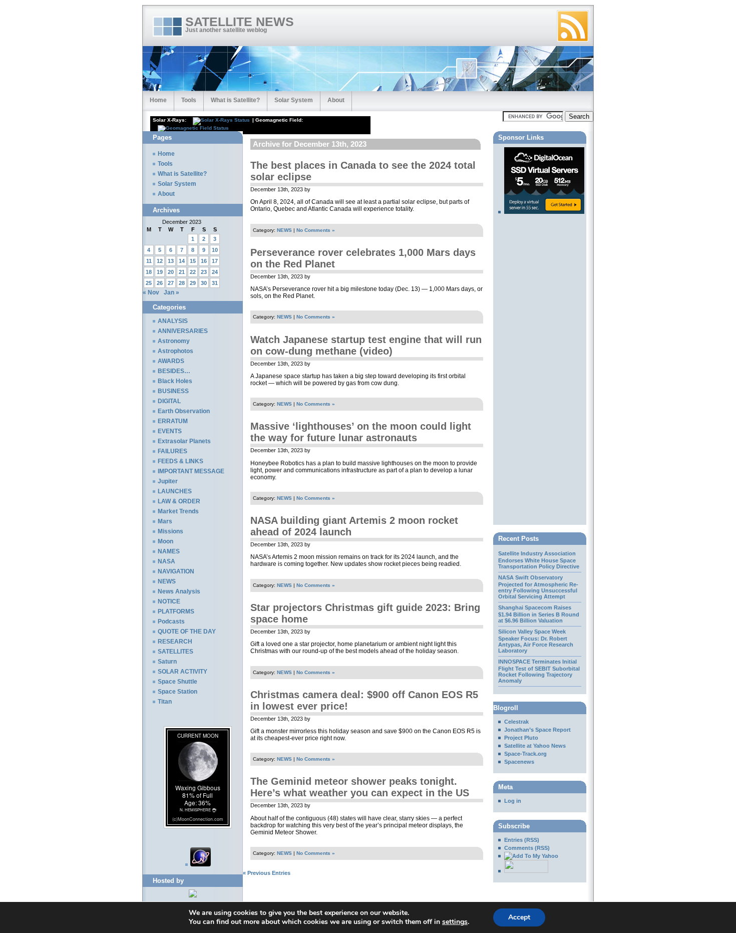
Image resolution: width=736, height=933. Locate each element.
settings (455, 921)
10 (215, 250)
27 (171, 283)
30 (204, 283)
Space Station (177, 691)
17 (215, 261)
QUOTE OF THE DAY (187, 631)
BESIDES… (174, 371)
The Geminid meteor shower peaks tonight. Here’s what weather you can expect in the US (359, 787)
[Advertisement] (360, 135)
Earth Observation (184, 411)
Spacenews (519, 762)
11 (149, 261)
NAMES (169, 551)
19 (160, 272)
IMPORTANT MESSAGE (191, 471)
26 (160, 283)
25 (149, 283)
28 (182, 283)
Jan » (171, 292)
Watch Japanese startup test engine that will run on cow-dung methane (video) (366, 345)
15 (193, 261)
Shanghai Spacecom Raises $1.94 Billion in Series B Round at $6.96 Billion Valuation (538, 614)
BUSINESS (173, 391)
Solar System (293, 100)
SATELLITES (175, 651)
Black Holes (175, 381)
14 (182, 261)
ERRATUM (173, 421)
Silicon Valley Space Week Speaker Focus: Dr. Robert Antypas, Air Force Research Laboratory (535, 641)
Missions (170, 531)
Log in (512, 801)
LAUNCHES (175, 491)
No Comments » (315, 230)
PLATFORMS (176, 611)
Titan (165, 701)
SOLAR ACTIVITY (182, 671)
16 (204, 261)
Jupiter (168, 481)
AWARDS (171, 361)
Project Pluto (521, 738)
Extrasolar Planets (184, 441)
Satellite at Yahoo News (535, 746)
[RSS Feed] (573, 26)
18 (149, 272)
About (335, 100)
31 (215, 283)
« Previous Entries (266, 873)
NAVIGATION (176, 571)
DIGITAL (169, 401)
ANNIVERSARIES (183, 331)
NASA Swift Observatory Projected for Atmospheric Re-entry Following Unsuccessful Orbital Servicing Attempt (538, 586)
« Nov (151, 292)
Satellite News (239, 22)
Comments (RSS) (527, 848)
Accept (519, 917)
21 (182, 272)
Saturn (167, 661)
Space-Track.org (525, 754)
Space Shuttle (177, 681)
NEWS (284, 230)
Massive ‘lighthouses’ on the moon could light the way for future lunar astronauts (360, 432)
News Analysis (179, 591)
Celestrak (516, 722)
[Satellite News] (528, 856)
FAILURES (172, 451)
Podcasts (171, 621)
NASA (166, 561)
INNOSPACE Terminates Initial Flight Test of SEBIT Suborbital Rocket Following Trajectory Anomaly (539, 671)
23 (204, 272)
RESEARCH (175, 641)
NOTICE (169, 601)
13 (171, 261)
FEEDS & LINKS (180, 461)
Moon (165, 541)
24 (215, 272)
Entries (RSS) (521, 840)
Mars (165, 521)
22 (193, 272)
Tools (188, 100)
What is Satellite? (235, 100)
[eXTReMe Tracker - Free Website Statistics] (198, 864)
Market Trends (178, 511)
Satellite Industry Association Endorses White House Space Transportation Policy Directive (538, 559)
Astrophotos (175, 351)
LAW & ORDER (179, 501)
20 (171, 272)
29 (193, 283)
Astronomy (174, 341)
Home (158, 100)
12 (160, 261)
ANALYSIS (173, 321)
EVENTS (170, 431)
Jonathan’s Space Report (537, 730)
